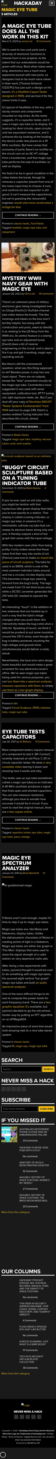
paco (17, 836)
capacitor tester (21, 832)
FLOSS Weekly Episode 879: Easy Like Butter (33, 1328)
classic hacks (21, 223)
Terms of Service (15, 1437)
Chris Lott (30, 293)
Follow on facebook (3, 1089)
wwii (12, 443)
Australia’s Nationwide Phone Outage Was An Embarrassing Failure (34, 1132)
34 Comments (46, 293)
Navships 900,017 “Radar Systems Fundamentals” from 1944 (27, 406)
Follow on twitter (8, 1089)
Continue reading (30, 216)
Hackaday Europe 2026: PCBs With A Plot (34, 1149)
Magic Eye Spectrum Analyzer (16, 863)
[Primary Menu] (52, 3)
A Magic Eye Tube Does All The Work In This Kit (26, 31)
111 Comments (30, 1350)
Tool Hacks (37, 223)
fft (13, 1046)
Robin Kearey (33, 488)
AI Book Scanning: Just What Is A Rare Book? (33, 1343)
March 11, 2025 (10, 41)
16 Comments (43, 41)
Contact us (24, 1089)
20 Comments (30, 1206)
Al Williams (25, 741)
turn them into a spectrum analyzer (29, 681)
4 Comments (29, 1320)
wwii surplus (24, 443)
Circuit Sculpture (21, 707)
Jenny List (27, 41)
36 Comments (30, 1367)
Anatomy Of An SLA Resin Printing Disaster (34, 1164)
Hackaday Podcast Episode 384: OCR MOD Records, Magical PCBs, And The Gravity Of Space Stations (34, 1286)
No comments (30, 1156)
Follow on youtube (13, 1089)
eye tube (37, 832)
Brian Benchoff (31, 873)
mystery (36, 439)
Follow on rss (19, 1089)
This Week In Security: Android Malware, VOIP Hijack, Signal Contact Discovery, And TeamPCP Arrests (34, 1309)
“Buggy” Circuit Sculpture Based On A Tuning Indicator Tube (27, 475)
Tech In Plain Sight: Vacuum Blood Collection (31, 1359)
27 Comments (30, 1188)
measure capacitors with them (21, 686)
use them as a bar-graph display (22, 690)
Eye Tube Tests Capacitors (23, 734)
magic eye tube (32, 227)
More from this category (15, 1212)
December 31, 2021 (12, 488)
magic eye (22, 1046)
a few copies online (19, 812)
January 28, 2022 (11, 293)
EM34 (36, 707)
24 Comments (30, 1140)
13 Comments (42, 741)
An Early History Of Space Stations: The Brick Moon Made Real (33, 1198)
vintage (25, 836)
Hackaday (28, 3)
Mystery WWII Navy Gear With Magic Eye (25, 283)
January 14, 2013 (10, 873)
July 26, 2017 (9, 741)
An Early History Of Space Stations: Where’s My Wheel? (34, 1180)
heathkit (17, 227)
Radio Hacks (21, 435)
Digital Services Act (32, 1437)
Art (16, 703)
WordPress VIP (33, 1443)
